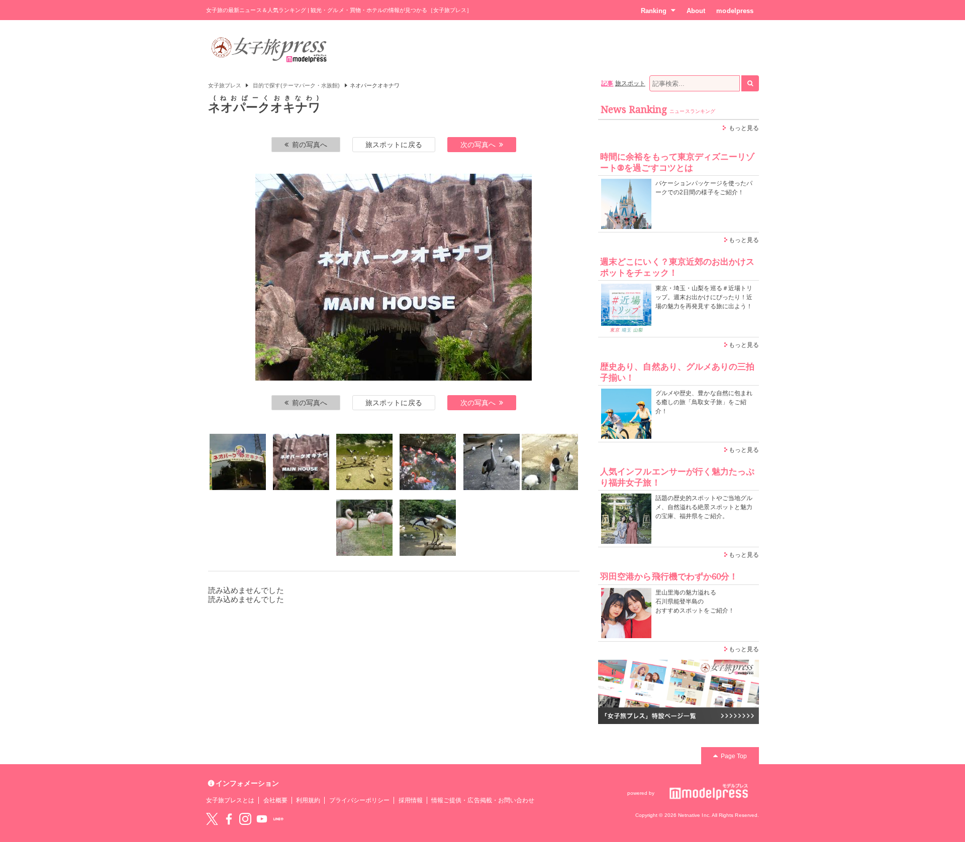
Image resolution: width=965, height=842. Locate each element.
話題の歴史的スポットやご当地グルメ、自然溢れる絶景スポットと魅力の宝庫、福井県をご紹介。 (703, 507)
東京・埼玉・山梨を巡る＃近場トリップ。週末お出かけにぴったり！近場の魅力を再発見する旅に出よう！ (703, 297)
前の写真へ (309, 145)
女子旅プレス (224, 85)
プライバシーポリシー (359, 800)
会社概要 (275, 800)
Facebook (229, 819)
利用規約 (308, 800)
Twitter (212, 819)
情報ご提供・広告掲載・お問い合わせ (482, 800)
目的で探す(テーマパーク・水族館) (296, 85)
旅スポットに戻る (393, 145)
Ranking (653, 11)
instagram (245, 819)
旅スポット (630, 83)
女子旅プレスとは (230, 800)
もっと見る (744, 128)
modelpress (734, 11)
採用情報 (411, 800)
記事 (607, 83)
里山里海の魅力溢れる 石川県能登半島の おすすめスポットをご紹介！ (694, 601)
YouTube (262, 819)
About (696, 11)
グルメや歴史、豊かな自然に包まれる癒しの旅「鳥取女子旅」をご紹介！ (703, 402)
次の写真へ (478, 145)
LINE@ (278, 819)
